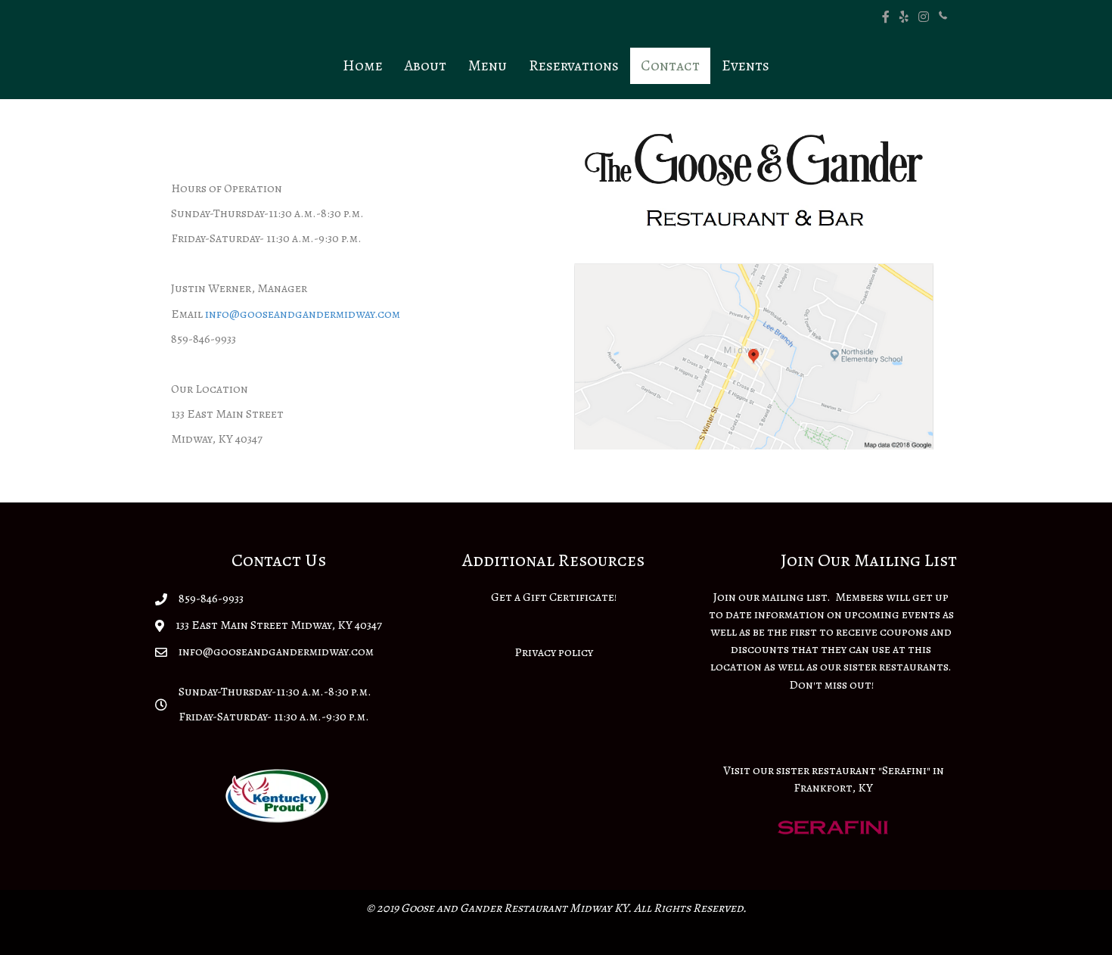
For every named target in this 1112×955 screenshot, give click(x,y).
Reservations (574, 65)
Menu (487, 65)
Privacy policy (553, 652)
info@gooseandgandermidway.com (302, 314)
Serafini (904, 770)
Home (363, 65)
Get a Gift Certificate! (554, 597)
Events (745, 65)
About (425, 65)
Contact (670, 65)
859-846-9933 (211, 598)
